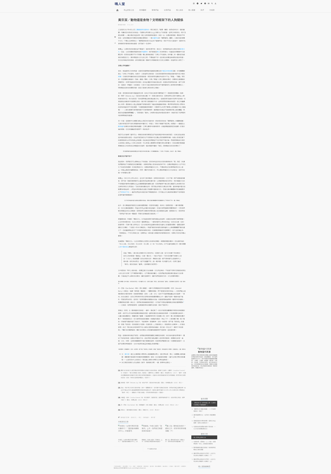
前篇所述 (155, 38)
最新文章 (204, 434)
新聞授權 (139, 466)
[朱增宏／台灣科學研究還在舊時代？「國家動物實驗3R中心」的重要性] (128, 431)
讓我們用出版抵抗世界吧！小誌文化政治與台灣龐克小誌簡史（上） (205, 460)
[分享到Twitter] (115, 31)
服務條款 (146, 466)
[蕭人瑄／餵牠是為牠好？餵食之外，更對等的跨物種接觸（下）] (175, 431)
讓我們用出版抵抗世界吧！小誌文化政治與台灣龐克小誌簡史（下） (205, 454)
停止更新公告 (129, 10)
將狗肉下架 (125, 192)
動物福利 (146, 417)
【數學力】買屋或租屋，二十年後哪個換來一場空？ (205, 410)
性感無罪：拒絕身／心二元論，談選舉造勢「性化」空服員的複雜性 (205, 443)
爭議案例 (144, 52)
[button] (115, 43)
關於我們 (177, 466)
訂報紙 (171, 466)
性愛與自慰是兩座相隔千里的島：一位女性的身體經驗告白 (205, 428)
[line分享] (115, 37)
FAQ (130, 466)
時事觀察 (142, 10)
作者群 (212, 10)
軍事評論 (155, 10)
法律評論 (167, 10)
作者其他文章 (123, 421)
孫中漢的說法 (124, 247)
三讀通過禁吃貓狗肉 (142, 29)
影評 (202, 10)
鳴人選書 (191, 10)
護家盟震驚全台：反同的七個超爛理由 (205, 416)
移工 (140, 417)
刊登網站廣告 (117, 466)
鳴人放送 (179, 10)
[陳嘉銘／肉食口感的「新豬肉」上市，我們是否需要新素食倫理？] (152, 431)
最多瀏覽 (204, 398)
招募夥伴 (183, 466)
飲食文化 (134, 417)
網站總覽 (125, 466)
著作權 (152, 466)
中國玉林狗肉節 (167, 71)
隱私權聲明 (158, 466)
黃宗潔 (153, 417)
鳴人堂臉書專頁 (204, 466)
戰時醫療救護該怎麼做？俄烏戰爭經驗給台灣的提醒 (205, 448)
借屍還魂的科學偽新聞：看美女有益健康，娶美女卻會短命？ (205, 422)
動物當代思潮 (121, 25)
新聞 (119, 76)
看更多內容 (153, 449)
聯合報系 (165, 466)
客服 (134, 466)
